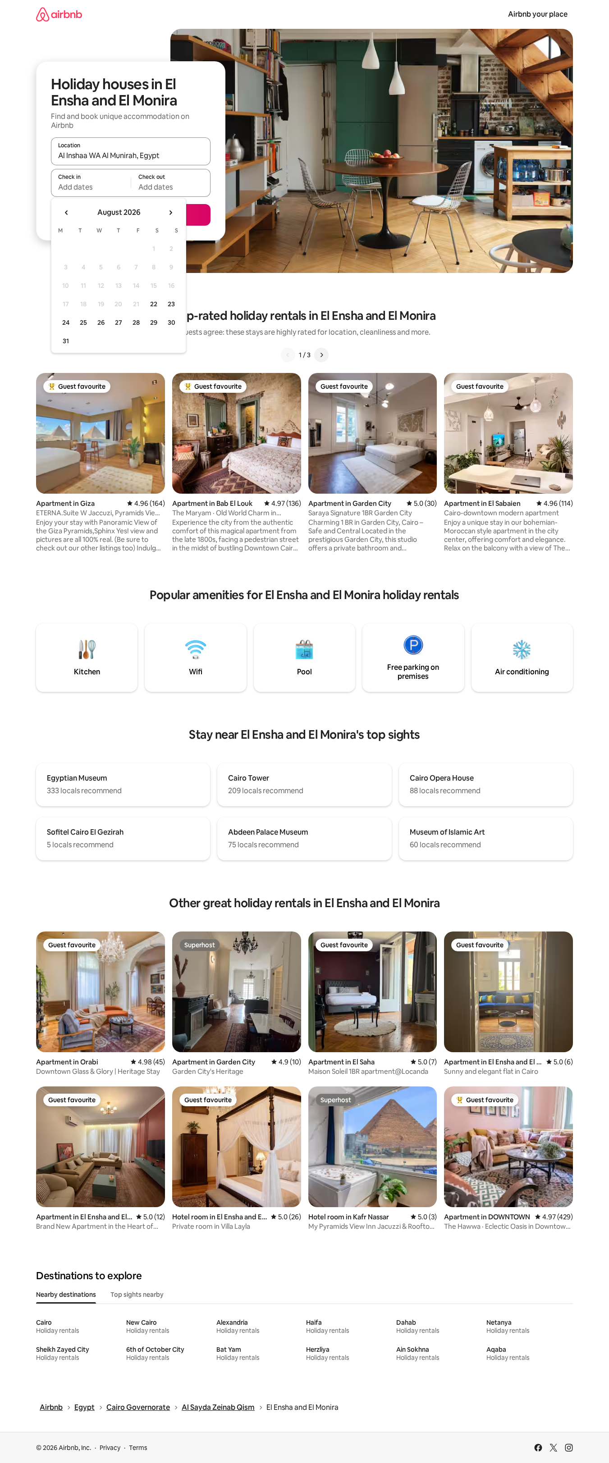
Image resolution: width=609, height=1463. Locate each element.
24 (65, 322)
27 (118, 322)
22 (153, 304)
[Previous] (288, 355)
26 (101, 322)
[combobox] (130, 155)
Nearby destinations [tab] (66, 1294)
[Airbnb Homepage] (59, 14)
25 (83, 322)
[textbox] (91, 187)
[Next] (321, 355)
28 (136, 322)
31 (66, 341)
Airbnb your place (538, 14)
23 (171, 304)
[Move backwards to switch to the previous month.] (66, 212)
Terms (138, 1448)
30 (171, 322)
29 (153, 322)
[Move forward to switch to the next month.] (170, 212)
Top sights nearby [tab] (137, 1294)
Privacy (110, 1448)
